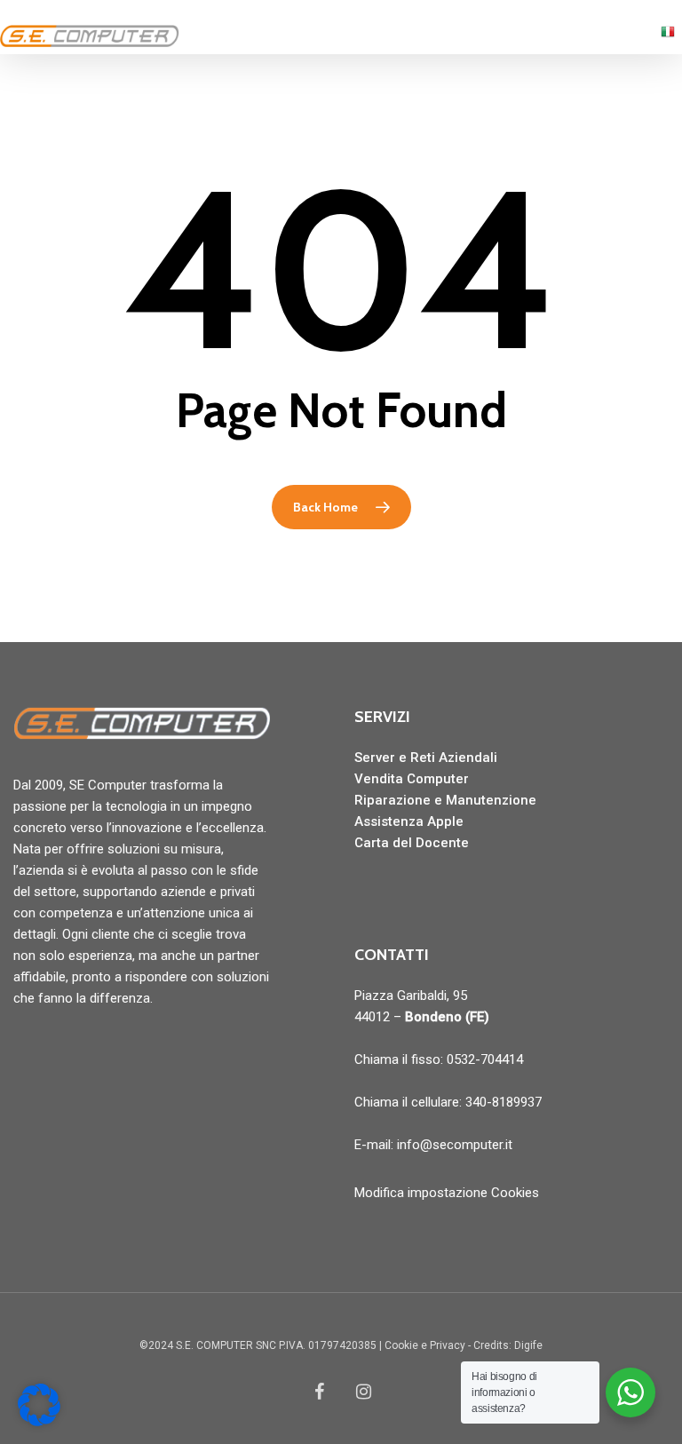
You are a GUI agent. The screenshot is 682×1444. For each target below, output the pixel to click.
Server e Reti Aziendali (425, 758)
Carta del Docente (411, 843)
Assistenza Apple (409, 821)
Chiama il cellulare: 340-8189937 (448, 1102)
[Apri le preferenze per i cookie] (39, 1422)
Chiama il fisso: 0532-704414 (438, 1059)
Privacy (447, 1345)
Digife (528, 1345)
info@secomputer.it (454, 1145)
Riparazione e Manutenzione (445, 800)
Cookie (401, 1345)
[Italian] (668, 39)
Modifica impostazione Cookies (446, 1193)
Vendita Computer (411, 779)
